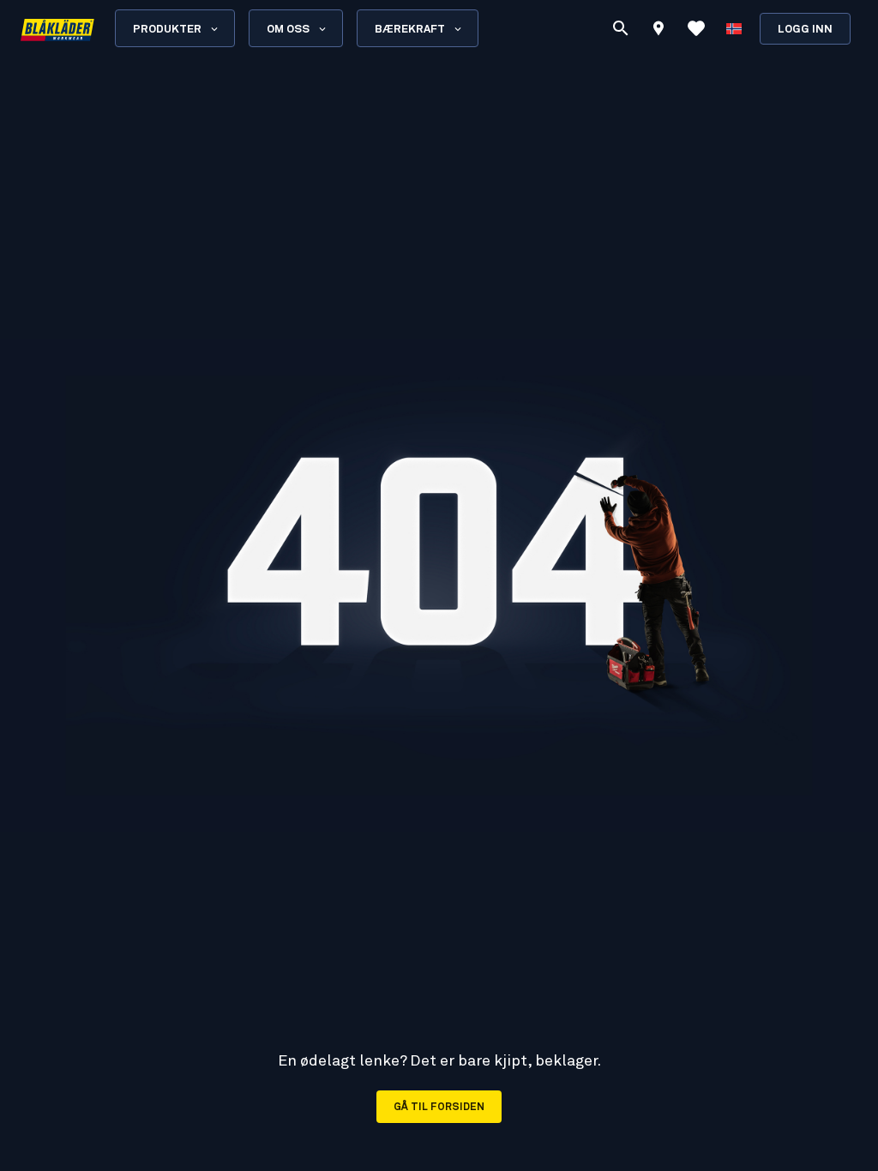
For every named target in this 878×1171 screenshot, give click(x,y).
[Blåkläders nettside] (57, 29)
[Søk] (621, 28)
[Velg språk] (734, 28)
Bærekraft (410, 29)
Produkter (167, 29)
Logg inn (805, 29)
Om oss (288, 29)
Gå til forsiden (439, 1107)
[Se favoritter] (696, 28)
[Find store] (658, 31)
